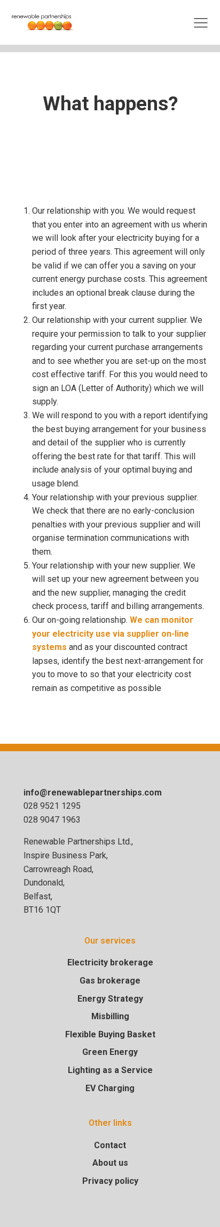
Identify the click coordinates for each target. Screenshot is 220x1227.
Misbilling (110, 1016)
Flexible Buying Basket (110, 1034)
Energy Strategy (110, 999)
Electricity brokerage (110, 962)
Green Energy (110, 1052)
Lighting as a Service (110, 1070)
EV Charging (110, 1088)
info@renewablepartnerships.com (92, 792)
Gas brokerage (110, 981)
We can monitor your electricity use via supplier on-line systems (112, 633)
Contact (110, 1145)
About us (110, 1163)
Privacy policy (110, 1181)
